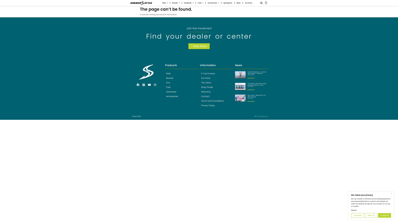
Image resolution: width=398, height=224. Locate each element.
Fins (168, 82)
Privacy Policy (208, 105)
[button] (262, 3)
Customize (358, 215)
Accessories (172, 96)
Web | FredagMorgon (261, 116)
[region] (371, 206)
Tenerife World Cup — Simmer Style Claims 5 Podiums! (257, 72)
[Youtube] (149, 84)
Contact (205, 96)
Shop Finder (207, 87)
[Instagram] (155, 84)
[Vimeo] (143, 84)
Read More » (251, 78)
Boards (169, 78)
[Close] (391, 193)
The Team (206, 82)
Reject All (371, 215)
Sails (168, 73)
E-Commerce (208, 73)
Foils (168, 87)
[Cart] (266, 2)
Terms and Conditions (212, 100)
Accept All (384, 215)
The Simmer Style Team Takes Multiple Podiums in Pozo (257, 84)
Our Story (205, 78)
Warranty (206, 91)
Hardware (171, 91)
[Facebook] (138, 84)
